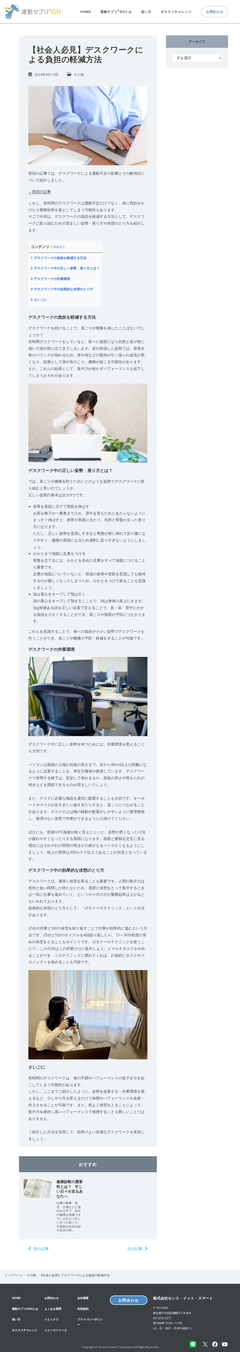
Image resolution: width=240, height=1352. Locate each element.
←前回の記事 (39, 191)
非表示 (57, 247)
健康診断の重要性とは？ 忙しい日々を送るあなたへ (69, 1189)
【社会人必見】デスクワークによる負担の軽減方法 (75, 1275)
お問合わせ (128, 1300)
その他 (79, 74)
